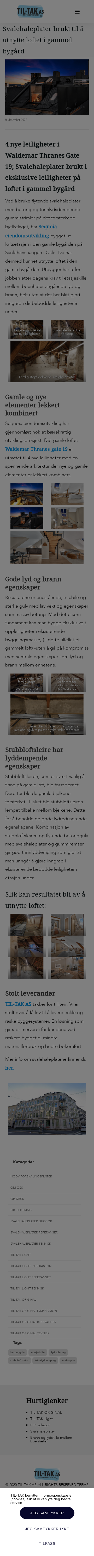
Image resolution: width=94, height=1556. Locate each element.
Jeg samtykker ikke (47, 1529)
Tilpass (47, 1543)
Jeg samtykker (47, 1513)
